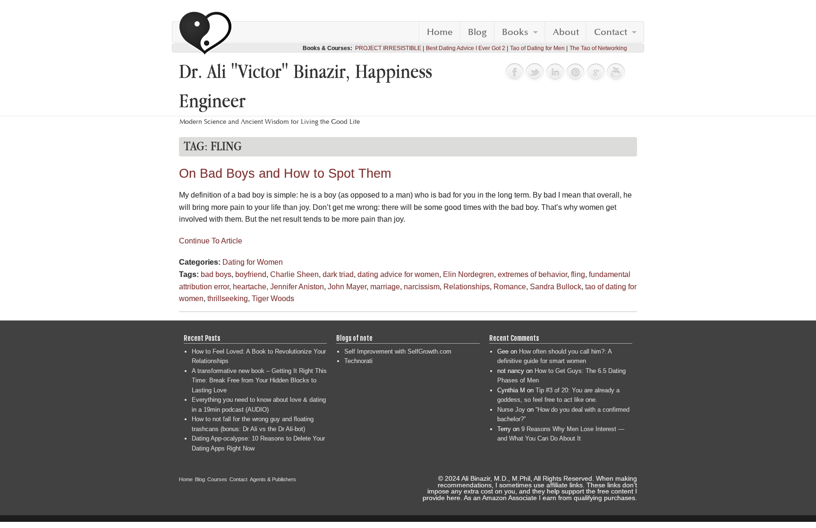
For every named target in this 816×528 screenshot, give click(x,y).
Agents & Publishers (273, 479)
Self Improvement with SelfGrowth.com (397, 351)
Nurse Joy (511, 409)
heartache (249, 287)
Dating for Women (252, 262)
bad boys (216, 274)
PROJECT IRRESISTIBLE (388, 48)
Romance (509, 287)
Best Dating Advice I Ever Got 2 (465, 48)
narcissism (422, 287)
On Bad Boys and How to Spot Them (285, 173)
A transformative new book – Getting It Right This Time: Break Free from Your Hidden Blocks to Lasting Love (259, 380)
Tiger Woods (273, 298)
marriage (385, 287)
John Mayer (347, 287)
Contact (610, 32)
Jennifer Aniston (297, 287)
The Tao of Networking (598, 48)
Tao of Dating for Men (537, 48)
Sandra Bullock (555, 287)
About (566, 32)
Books (515, 32)
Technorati (358, 360)
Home (440, 32)
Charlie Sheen (294, 274)
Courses (217, 479)
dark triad (338, 274)
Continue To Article (210, 241)
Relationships (466, 287)
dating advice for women (398, 274)
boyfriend (250, 274)
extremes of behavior (532, 274)
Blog (477, 32)
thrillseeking (227, 298)
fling (578, 274)
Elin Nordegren (468, 274)
